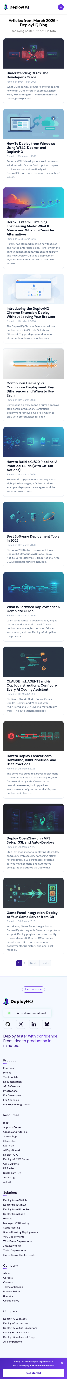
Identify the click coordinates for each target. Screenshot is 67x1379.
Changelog (9, 1141)
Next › (33, 963)
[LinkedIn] (33, 1024)
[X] (20, 1024)
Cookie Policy (11, 1300)
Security (8, 1296)
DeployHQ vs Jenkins (15, 1323)
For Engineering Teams (16, 1104)
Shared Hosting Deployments (20, 1232)
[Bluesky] (46, 1024)
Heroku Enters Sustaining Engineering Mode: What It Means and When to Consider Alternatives (30, 228)
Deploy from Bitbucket (16, 1209)
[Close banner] (62, 1363)
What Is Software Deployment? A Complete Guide (33, 609)
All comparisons (12, 1341)
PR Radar (8, 1168)
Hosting (7, 1218)
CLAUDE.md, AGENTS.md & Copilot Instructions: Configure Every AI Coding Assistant (32, 685)
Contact (8, 1282)
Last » (45, 963)
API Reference (11, 1086)
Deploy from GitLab (14, 1205)
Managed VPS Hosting (16, 1223)
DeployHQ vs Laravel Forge (19, 1337)
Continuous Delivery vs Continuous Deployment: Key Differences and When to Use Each (30, 389)
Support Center (12, 1127)
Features (8, 1068)
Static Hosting (11, 1227)
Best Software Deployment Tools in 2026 (33, 538)
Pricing (7, 1072)
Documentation (12, 1081)
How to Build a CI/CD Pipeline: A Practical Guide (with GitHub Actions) (32, 466)
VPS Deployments (13, 1236)
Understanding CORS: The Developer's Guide (27, 75)
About (7, 1273)
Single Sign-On (12, 1173)
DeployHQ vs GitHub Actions (20, 1328)
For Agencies (11, 1100)
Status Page (10, 1136)
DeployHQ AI (10, 1154)
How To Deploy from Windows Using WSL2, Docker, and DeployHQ (31, 147)
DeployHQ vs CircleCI (16, 1332)
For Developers (12, 1095)
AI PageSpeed (11, 1150)
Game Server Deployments (19, 1255)
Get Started (33, 1373)
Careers (8, 1277)
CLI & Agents (11, 1164)
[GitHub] (7, 1024)
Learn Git (8, 1145)
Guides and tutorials (15, 1132)
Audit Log (9, 1177)
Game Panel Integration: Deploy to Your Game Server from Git (32, 914)
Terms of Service (13, 1287)
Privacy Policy (11, 1291)
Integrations (10, 1091)
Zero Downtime (12, 1246)
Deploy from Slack (14, 1214)
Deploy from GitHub (15, 1200)
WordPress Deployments (18, 1241)
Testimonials (10, 1077)
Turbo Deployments (15, 1250)
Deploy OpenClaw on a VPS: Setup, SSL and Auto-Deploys (30, 840)
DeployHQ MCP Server (16, 1159)
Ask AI (7, 1182)
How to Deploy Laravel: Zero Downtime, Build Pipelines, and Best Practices (31, 760)
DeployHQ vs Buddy (15, 1319)
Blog (5, 1122)
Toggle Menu (61, 7)
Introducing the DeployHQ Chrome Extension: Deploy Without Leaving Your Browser (31, 312)
